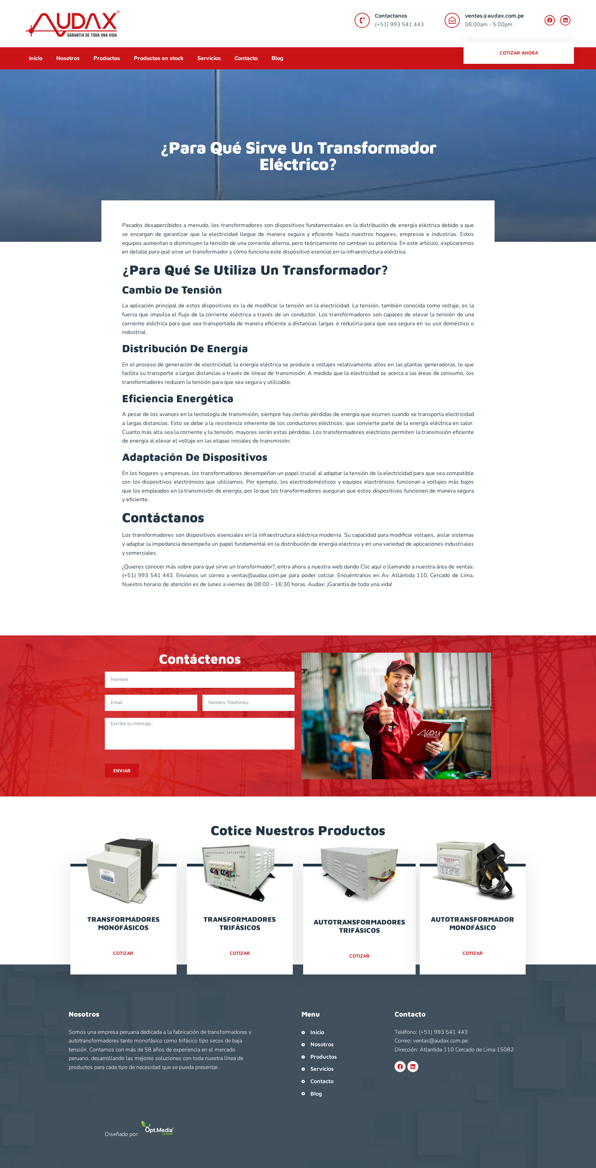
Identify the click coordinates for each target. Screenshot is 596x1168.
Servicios (209, 58)
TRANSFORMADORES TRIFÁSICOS (239, 923)
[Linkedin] (565, 20)
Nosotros (68, 58)
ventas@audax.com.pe (494, 15)
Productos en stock (158, 58)
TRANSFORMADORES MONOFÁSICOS (123, 923)
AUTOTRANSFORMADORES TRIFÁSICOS (359, 926)
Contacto (246, 58)
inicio (35, 58)
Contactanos (391, 15)
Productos (106, 58)
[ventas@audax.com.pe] (452, 20)
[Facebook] (550, 20)
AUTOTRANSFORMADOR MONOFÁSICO (472, 923)
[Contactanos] (362, 20)
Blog (277, 58)
